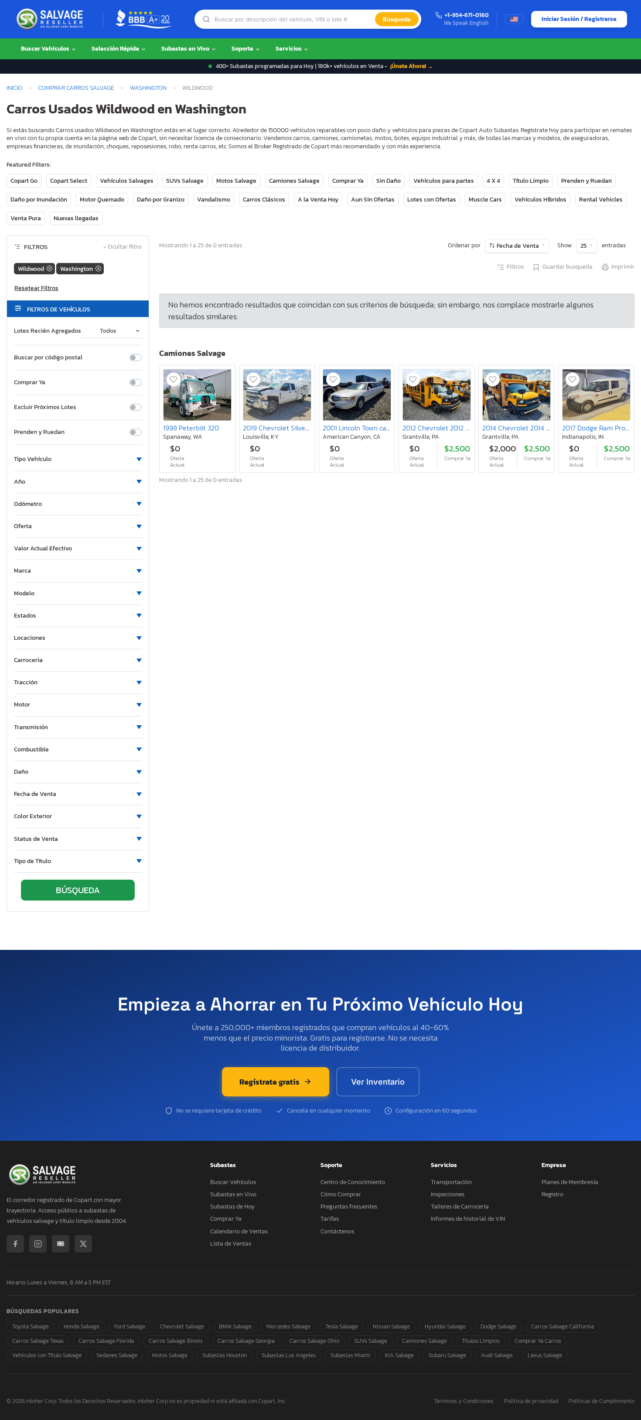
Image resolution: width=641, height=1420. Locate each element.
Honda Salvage (81, 1326)
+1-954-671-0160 (467, 15)
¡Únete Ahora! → (411, 66)
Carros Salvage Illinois (176, 1341)
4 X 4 (493, 180)
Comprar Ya (348, 180)
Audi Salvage (497, 1355)
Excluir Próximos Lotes (45, 407)
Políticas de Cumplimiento (601, 1401)
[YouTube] (60, 1244)
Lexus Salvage (545, 1355)
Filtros (515, 267)
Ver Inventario (378, 1081)
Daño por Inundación (38, 199)
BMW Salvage (235, 1326)
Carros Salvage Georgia (246, 1341)
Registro (552, 1194)
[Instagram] (38, 1244)
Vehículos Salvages (126, 180)
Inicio (14, 87)
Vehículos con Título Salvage (47, 1355)
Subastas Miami (350, 1355)
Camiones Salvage (294, 180)
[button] (78, 459)
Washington (148, 87)
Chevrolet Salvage (182, 1326)
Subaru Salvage (447, 1355)
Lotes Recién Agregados (47, 331)
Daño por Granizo (160, 199)
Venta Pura (25, 218)
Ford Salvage (129, 1326)
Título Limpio (531, 180)
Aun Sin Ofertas (373, 199)
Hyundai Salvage (445, 1326)
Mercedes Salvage (288, 1326)
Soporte (243, 48)
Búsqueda (397, 19)
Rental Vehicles (601, 199)
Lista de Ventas (230, 1243)
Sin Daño (388, 180)
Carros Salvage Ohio (314, 1341)
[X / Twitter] (83, 1244)
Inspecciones (447, 1194)
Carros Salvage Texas (38, 1341)
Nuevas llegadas (76, 218)
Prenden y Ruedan (586, 180)
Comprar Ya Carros (538, 1341)
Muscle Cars (485, 199)
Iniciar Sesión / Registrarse (579, 19)
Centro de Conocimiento (352, 1182)
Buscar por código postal (48, 358)
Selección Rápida (116, 48)
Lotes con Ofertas (431, 199)
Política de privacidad (531, 1401)
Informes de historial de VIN (468, 1218)
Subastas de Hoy (232, 1206)
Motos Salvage (236, 180)
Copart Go (24, 180)
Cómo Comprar (340, 1194)
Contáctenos (337, 1231)
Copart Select (68, 180)
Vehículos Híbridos (540, 199)
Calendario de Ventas (239, 1231)
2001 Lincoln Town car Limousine (372, 428)
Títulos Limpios (481, 1341)
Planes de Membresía (570, 1182)
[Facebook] (15, 1244)
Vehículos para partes (443, 180)
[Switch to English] (514, 19)
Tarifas (329, 1218)
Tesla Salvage (341, 1326)
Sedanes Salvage (116, 1355)
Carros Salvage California (562, 1326)
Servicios (289, 48)
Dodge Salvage (498, 1326)
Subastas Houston (224, 1355)
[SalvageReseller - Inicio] (51, 19)
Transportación (451, 1182)
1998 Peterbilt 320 (191, 428)
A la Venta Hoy (318, 199)
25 (584, 245)
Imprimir (622, 267)
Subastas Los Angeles (289, 1355)
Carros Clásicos (264, 199)
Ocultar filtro (122, 247)
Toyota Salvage (30, 1326)
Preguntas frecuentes (348, 1206)
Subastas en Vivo (186, 48)
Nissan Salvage (391, 1326)
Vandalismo (213, 199)
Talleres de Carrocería (460, 1206)
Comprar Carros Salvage (76, 87)
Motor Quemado (102, 199)
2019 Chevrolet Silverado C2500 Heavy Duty (310, 428)
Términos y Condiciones (464, 1401)
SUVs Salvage (185, 180)
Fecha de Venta (517, 245)
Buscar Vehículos (46, 48)
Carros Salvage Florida (106, 1341)
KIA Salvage (399, 1355)
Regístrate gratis (269, 1082)
